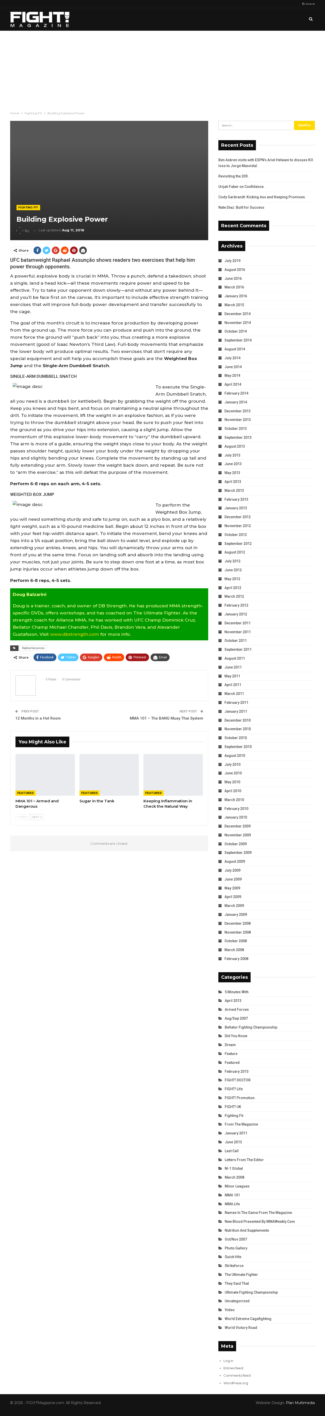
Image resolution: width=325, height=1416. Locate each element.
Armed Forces (237, 1009)
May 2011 (232, 676)
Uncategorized (237, 1301)
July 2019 (232, 261)
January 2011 (235, 711)
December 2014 (237, 314)
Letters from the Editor (244, 1160)
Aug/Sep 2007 (236, 1018)
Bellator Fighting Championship (251, 1027)
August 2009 (234, 861)
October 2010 (235, 738)
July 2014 (232, 358)
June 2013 (233, 464)
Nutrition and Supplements (247, 1230)
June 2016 (233, 278)
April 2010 (232, 791)
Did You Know (236, 1036)
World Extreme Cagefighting (248, 1319)
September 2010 (238, 747)
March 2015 (234, 305)
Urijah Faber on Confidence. (241, 187)
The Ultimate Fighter (241, 1275)
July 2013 (232, 455)
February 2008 (236, 959)
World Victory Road (241, 1328)
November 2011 (237, 632)
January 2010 (235, 817)
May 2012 (232, 579)
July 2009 (232, 870)
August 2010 (234, 756)
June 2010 (233, 773)
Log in (228, 1361)
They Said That (237, 1283)
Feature (231, 1054)
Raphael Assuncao (33, 648)
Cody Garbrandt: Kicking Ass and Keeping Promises (261, 197)
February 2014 (236, 393)
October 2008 (235, 941)
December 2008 (237, 923)
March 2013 (234, 491)
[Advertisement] (162, 68)
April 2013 (232, 482)
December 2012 (237, 517)
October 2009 (235, 844)
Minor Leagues (237, 1186)
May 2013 (232, 473)
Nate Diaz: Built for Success (241, 207)
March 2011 (234, 694)
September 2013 (238, 437)
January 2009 (235, 915)
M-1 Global (234, 1168)
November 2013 (237, 420)
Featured (25, 793)
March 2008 (234, 950)
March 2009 (234, 906)
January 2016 (235, 296)
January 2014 (235, 402)
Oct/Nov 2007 (236, 1239)
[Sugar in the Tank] (109, 775)
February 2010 (236, 809)
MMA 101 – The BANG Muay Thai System (166, 718)
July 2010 (232, 764)
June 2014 (233, 367)
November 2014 (237, 323)
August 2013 (234, 446)
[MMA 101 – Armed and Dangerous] (45, 775)
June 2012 (233, 570)
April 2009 (232, 897)
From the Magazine (241, 1124)
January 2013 (235, 508)
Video (230, 1310)
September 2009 (238, 853)
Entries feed (233, 1368)
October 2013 (235, 429)
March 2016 (234, 287)
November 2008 (237, 932)
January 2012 (235, 614)
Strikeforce (234, 1266)
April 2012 (232, 588)
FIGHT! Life (234, 1089)
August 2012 (234, 552)
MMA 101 (232, 1195)
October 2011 (235, 641)
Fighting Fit (28, 207)
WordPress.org (235, 1383)
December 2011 (237, 623)
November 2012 (237, 526)
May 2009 (232, 888)
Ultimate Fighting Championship (251, 1292)
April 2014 (232, 384)
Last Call (232, 1151)
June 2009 (233, 879)
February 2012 (236, 605)
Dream (230, 1045)
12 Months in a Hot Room (38, 718)
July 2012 (232, 561)
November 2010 (237, 729)
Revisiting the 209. (233, 176)
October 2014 (235, 331)
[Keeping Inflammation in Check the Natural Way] (173, 775)
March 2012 (234, 596)
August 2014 (234, 349)
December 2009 (237, 826)
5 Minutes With (237, 992)
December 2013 (237, 411)
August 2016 (234, 270)
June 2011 (233, 667)
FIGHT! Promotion (240, 1098)
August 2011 (234, 658)
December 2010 (237, 720)
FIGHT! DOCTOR (238, 1080)
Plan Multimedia (300, 1403)
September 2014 (238, 340)
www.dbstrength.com (74, 634)
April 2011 (232, 685)
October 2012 (235, 535)
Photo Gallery (236, 1248)
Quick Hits (233, 1257)
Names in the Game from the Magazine (258, 1213)
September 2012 (238, 544)
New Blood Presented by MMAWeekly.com (260, 1221)
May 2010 (232, 782)
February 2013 (236, 499)
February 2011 (236, 703)
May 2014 (232, 375)
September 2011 (238, 649)
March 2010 (234, 800)
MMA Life (232, 1204)
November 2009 (237, 835)
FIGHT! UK (233, 1107)
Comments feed (237, 1375)
